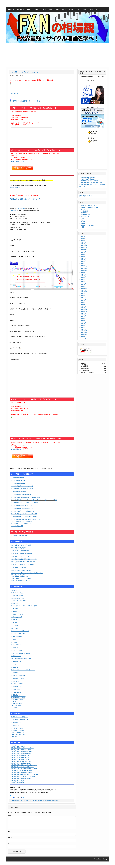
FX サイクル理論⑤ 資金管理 (18, 491)
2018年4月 (84, 281)
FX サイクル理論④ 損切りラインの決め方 (22, 488)
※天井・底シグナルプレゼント (89, 205)
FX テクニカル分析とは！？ (18, 592)
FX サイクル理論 (46, 9)
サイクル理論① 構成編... (88, 179)
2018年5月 (84, 279)
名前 (9, 831)
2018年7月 (84, 276)
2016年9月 (84, 315)
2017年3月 (84, 304)
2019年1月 (84, 265)
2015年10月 (84, 334)
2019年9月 (84, 251)
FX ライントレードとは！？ (18, 595)
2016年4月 (84, 323)
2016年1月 (84, 329)
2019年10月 (84, 249)
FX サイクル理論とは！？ (17, 477)
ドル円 (49, 800)
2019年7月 (84, 254)
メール (10, 837)
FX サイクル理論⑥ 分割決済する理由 (21, 494)
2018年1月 (84, 286)
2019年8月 (84, 252)
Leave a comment (29, 76)
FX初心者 (83, 209)
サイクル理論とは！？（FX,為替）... (90, 180)
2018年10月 (84, 270)
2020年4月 (84, 238)
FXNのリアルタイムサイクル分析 (20, 800)
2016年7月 (84, 318)
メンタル (83, 221)
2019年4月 (84, 260)
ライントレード (56, 800)
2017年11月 (84, 290)
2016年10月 (84, 313)
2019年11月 (84, 247)
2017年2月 (84, 306)
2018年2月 (84, 284)
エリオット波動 (37, 800)
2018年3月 (84, 283)
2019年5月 (84, 258)
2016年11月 (84, 311)
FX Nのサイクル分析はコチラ (19, 535)
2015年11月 (84, 332)
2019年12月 (84, 245)
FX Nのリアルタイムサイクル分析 (65, 9)
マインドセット (94, 9)
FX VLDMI (13, 701)
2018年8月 (84, 274)
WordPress (98, 859)
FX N (21, 76)
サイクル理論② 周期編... (88, 177)
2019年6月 (84, 256)
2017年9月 (84, 293)
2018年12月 (84, 267)
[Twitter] (42, 795)
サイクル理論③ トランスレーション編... (92, 182)
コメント (10, 815)
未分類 (82, 227)
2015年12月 (84, 331)
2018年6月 (84, 277)
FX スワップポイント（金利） (19, 600)
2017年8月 (84, 295)
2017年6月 (84, 299)
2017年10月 (84, 292)
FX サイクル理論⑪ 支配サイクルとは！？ (22, 508)
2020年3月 (84, 240)
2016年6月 (84, 320)
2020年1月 (84, 244)
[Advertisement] (57, 56)
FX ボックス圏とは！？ (17, 699)
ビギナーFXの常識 (81, 9)
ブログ (82, 218)
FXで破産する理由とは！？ (18, 698)
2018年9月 (84, 272)
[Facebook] (42, 796)
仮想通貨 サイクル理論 (23, 9)
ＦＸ (31, 800)
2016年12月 (84, 309)
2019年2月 (84, 263)
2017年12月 (84, 288)
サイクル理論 (44, 800)
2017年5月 (84, 300)
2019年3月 (84, 261)
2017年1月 (84, 308)
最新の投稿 (11, 9)
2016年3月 (84, 325)
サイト (10, 843)
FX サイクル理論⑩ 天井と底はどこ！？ (21, 505)
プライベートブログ (86, 216)
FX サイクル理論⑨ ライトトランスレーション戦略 (24, 502)
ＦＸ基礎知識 (84, 211)
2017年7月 (84, 297)
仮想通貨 (35, 9)
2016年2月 (84, 327)
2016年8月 (84, 316)
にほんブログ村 (14, 93)
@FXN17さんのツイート (85, 196)
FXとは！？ (14, 590)
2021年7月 (84, 236)
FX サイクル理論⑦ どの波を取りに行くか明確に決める (25, 497)
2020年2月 (84, 242)
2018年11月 (84, 268)
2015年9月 (84, 336)
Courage (105, 859)
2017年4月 (84, 302)
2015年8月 (84, 338)
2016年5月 (84, 322)
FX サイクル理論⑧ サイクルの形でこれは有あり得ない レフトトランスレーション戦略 (34, 500)
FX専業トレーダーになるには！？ (20, 598)
